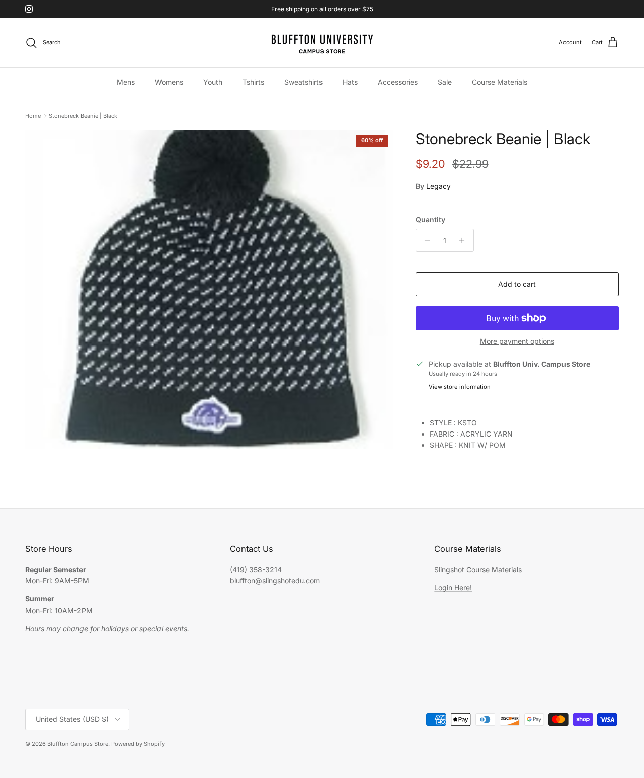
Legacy (438, 186)
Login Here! (453, 587)
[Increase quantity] (464, 240)
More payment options (517, 341)
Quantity (430, 219)
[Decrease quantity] (425, 240)
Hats (350, 81)
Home (33, 115)
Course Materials (499, 81)
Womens (169, 81)
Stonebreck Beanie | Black (83, 115)
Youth (212, 81)
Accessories (398, 81)
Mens (126, 81)
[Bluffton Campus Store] (322, 42)
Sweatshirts (303, 81)
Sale (445, 81)
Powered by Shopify (138, 743)
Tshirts (253, 81)
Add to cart (517, 284)
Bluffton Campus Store (77, 743)
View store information (460, 386)
